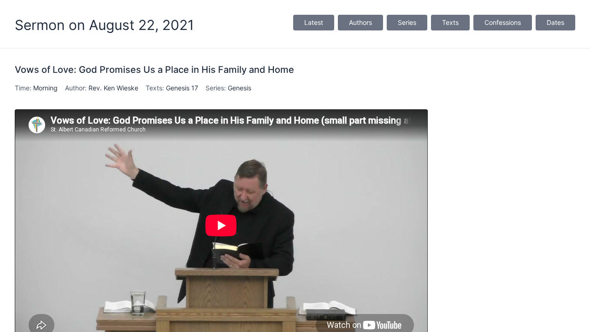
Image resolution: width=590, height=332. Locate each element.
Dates (555, 22)
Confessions (502, 22)
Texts (450, 22)
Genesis (239, 88)
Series (407, 22)
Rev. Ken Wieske (113, 88)
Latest (313, 22)
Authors (360, 22)
